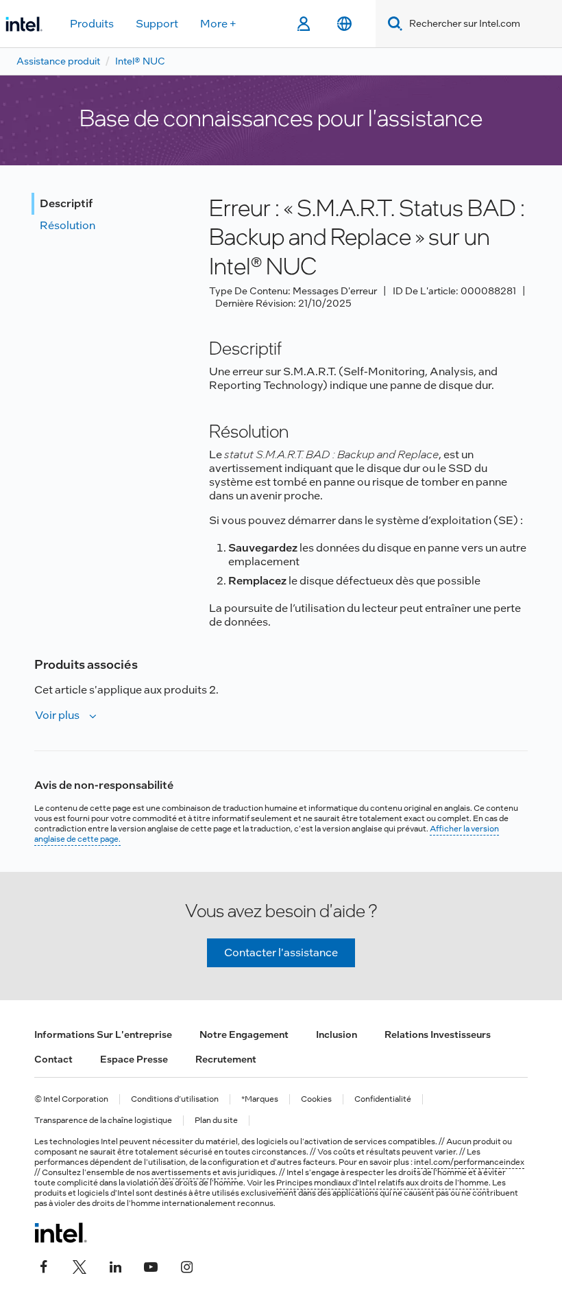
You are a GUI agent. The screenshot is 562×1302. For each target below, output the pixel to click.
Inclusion (336, 1034)
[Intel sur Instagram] (186, 1266)
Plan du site (216, 1120)
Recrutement (225, 1059)
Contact (53, 1059)
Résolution (67, 225)
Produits (92, 23)
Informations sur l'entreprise (103, 1034)
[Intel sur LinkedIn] (115, 1266)
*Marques (259, 1099)
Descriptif (66, 203)
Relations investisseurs (437, 1034)
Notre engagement (244, 1034)
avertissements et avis (193, 1172)
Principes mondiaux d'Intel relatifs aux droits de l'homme (382, 1182)
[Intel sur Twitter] (79, 1266)
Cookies (316, 1099)
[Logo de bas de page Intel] (60, 1232)
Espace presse (134, 1059)
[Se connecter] (303, 24)
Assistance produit (58, 61)
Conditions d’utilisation (175, 1099)
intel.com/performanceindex (469, 1162)
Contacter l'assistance (281, 952)
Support (157, 23)
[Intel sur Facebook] (43, 1266)
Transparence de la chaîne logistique (103, 1120)
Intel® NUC (140, 61)
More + (218, 23)
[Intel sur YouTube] (150, 1266)
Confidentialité (382, 1099)
